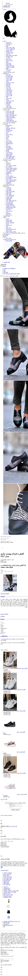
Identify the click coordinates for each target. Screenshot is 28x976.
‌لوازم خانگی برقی (10, 195)
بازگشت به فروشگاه (5, 826)
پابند (7, 133)
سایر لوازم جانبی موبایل (11, 121)
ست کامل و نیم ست (10, 127)
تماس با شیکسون (7, 897)
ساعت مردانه (9, 142)
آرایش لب (8, 162)
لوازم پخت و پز (9, 196)
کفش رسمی (9, 79)
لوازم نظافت (9, 198)
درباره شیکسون (6, 888)
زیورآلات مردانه (9, 134)
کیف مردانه (8, 102)
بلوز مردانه (8, 63)
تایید (2, 960)
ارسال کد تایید (3, 952)
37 (3, 571)
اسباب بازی (8, 230)
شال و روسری (9, 50)
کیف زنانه (8, 83)
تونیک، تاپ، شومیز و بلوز (11, 55)
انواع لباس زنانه (6, 884)
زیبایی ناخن (8, 164)
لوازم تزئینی (8, 188)
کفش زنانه (8, 74)
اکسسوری (8, 172)
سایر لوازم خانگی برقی (11, 200)
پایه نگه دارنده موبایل (10, 117)
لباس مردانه (8, 59)
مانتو (7, 46)
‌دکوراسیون (8, 187)
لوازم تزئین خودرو (10, 113)
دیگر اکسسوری (9, 148)
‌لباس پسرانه (9, 225)
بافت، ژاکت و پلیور (10, 47)
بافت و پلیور (8, 64)
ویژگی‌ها (2, 619)
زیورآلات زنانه (9, 125)
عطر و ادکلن (9, 155)
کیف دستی (8, 87)
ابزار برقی (8, 209)
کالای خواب (8, 192)
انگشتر (7, 126)
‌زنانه (7, 161)
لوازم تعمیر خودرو (10, 112)
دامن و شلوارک (9, 56)
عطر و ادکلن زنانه (10, 157)
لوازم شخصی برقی (10, 170)
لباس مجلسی (9, 43)
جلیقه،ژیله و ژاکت (10, 65)
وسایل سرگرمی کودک (11, 231)
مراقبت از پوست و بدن (11, 165)
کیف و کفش (6, 881)
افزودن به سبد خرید (5, 593)
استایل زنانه (8, 238)
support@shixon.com (7, 925)
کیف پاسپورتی (9, 90)
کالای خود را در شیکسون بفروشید (10, 890)
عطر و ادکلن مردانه (10, 156)
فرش (7, 212)
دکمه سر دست (9, 153)
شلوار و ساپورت (9, 52)
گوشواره (8, 129)
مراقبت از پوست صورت (11, 168)
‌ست (7, 138)
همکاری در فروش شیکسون (9, 892)
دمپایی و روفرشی (10, 82)
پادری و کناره (9, 214)
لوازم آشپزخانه (6, 880)
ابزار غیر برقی (9, 210)
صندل (7, 81)
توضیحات (3, 596)
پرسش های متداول (7, 895)
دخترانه (7, 218)
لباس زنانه (8, 42)
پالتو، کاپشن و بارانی (10, 48)
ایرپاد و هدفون (9, 118)
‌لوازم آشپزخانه (9, 201)
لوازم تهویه (8, 199)
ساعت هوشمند (9, 143)
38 (6, 571)
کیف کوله (8, 85)
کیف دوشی (8, 89)
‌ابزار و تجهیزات (9, 208)
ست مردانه (8, 69)
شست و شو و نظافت (11, 207)
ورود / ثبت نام (9, 4)
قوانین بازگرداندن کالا (8, 894)
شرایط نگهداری (4, 636)
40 (12, 571)
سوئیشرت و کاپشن (10, 67)
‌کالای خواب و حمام (10, 191)
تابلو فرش (8, 213)
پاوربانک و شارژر (9, 120)
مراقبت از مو (9, 166)
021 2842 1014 (6, 922)
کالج (7, 96)
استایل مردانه (9, 240)
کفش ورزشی (9, 78)
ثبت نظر (17, 809)
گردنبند (7, 131)
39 (9, 571)
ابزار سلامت (8, 173)
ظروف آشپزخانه (9, 204)
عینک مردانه (8, 147)
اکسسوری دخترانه (10, 222)
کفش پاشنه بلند (9, 76)
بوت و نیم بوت (9, 77)
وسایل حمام (8, 194)
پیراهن (7, 61)
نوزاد (7, 226)
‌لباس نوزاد (8, 227)
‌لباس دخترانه (9, 220)
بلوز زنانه (8, 44)
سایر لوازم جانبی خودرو (11, 114)
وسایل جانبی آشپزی (10, 205)
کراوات (7, 150)
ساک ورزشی (9, 91)
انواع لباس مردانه (7, 874)
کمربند (7, 151)
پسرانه (7, 223)
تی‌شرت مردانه (9, 60)
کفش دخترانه (9, 221)
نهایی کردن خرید (13, 826)
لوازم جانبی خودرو (10, 111)
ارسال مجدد (6, 960)
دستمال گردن (9, 152)
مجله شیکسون (6, 889)
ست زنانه (8, 54)
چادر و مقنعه (9, 51)
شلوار (7, 68)
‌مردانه (7, 174)
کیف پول (8, 86)
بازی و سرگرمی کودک (11, 229)
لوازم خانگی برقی (7, 879)
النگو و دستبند (9, 130)
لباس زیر (8, 57)
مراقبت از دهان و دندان (11, 169)
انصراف (13, 809)
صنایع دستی (8, 190)
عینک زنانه (8, 146)
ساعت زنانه (8, 140)
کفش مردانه (9, 92)
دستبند (7, 135)
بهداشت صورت (9, 175)
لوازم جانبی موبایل (10, 116)
